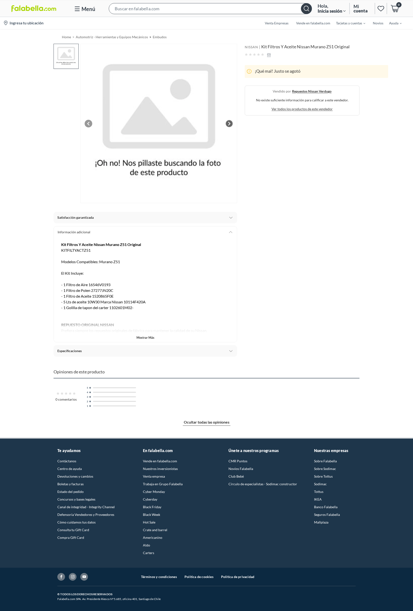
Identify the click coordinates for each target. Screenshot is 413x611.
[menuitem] (347, 23)
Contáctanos (66, 461)
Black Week (151, 515)
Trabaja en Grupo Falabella (163, 484)
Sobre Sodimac (325, 469)
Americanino (152, 537)
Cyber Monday (154, 492)
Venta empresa (154, 476)
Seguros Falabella (327, 515)
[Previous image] (88, 123)
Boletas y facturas (70, 484)
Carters (148, 553)
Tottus (318, 492)
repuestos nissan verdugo (311, 91)
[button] (210, 8)
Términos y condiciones (159, 577)
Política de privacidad (237, 577)
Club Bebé (236, 476)
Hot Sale (149, 522)
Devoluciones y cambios (75, 476)
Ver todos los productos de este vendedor (302, 109)
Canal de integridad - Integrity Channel (86, 507)
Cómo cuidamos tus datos (76, 522)
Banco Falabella (325, 507)
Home (66, 37)
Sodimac (320, 484)
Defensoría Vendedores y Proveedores (85, 515)
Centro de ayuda (69, 469)
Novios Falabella (240, 469)
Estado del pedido (70, 492)
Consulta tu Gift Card (73, 530)
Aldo (146, 545)
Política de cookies (199, 577)
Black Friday (152, 507)
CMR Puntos (237, 461)
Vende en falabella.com (160, 461)
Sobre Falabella (325, 461)
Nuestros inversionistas (160, 469)
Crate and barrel (155, 530)
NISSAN (251, 47)
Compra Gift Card (70, 537)
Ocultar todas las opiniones (206, 422)
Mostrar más (145, 337)
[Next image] (229, 123)
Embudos (160, 37)
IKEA (318, 499)
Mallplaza (321, 522)
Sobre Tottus (323, 476)
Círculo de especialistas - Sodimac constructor (262, 484)
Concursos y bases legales (76, 499)
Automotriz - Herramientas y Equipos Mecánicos (112, 37)
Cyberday (150, 499)
